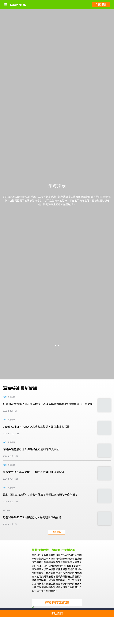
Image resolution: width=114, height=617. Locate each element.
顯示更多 (57, 532)
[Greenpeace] (18, 8)
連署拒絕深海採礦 (57, 602)
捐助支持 (57, 613)
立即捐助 (101, 4)
